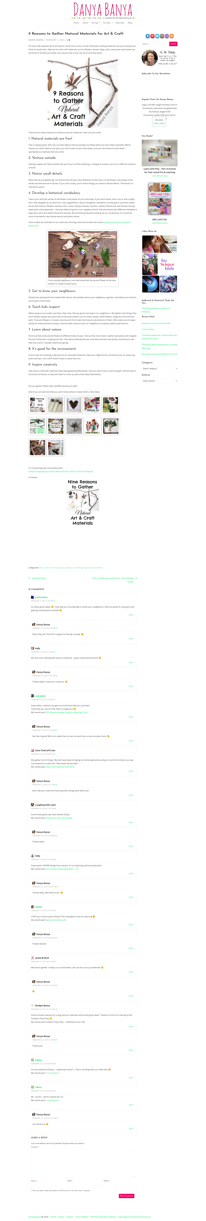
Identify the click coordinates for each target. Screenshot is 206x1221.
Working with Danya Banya (103, 1216)
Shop (130, 23)
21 (68, 40)
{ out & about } (52, 1073)
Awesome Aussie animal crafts (156, 323)
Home (76, 23)
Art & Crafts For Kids (48, 567)
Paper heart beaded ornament (59, 766)
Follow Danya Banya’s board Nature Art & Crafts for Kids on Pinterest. (61, 471)
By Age (95, 23)
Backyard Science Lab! (55, 920)
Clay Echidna (148, 329)
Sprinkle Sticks (39, 578)
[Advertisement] (82, 548)
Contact (69, 1216)
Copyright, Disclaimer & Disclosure (134, 1216)
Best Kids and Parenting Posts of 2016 (159, 354)
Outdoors (69, 567)
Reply (131, 615)
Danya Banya (34, 1216)
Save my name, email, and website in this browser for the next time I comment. (61, 1191)
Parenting (78, 567)
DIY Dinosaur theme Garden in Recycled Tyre (66, 712)
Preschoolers (97, 567)
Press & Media (82, 1216)
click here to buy (159, 175)
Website (106, 1181)
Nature (61, 567)
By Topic (107, 23)
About (85, 23)
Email (69, 1181)
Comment (35, 1147)
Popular (86, 567)
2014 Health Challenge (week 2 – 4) (61, 869)
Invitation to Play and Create (58, 818)
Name (34, 1181)
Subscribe (120, 23)
